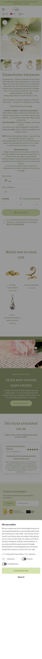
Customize (31, 554)
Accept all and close (21, 571)
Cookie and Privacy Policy (14, 554)
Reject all (21, 577)
